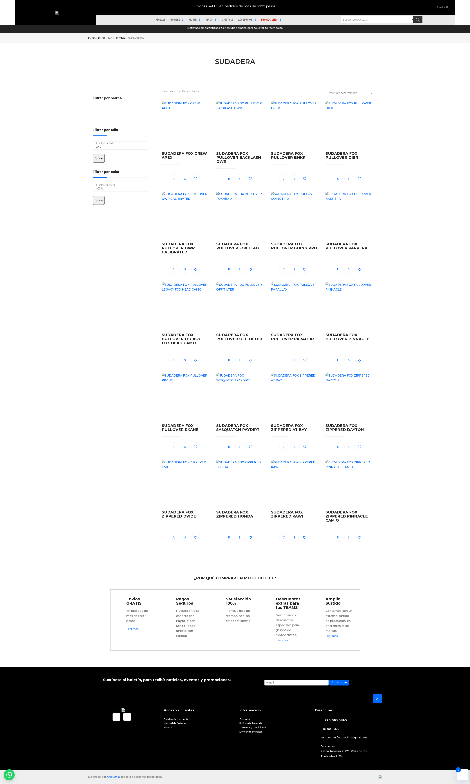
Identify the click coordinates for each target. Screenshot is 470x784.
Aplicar (99, 158)
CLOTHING (105, 38)
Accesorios (245, 19)
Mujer (193, 19)
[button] (195, 178)
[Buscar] (417, 19)
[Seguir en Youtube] (127, 717)
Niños (209, 19)
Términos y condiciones (252, 727)
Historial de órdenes (175, 723)
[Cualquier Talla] (120, 143)
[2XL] (120, 146)
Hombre (175, 19)
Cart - (442, 7)
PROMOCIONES (269, 19)
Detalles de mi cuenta (176, 719)
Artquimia (113, 776)
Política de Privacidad (251, 723)
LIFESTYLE (227, 19)
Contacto (244, 719)
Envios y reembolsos (250, 731)
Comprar (185, 178)
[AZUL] (120, 188)
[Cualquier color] (120, 185)
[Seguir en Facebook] (116, 717)
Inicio (92, 38)
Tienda (168, 727)
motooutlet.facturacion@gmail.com (344, 737)
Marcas (160, 19)
